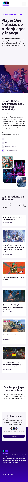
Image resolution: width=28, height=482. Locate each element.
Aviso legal (13, 474)
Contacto (14, 436)
